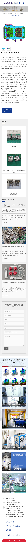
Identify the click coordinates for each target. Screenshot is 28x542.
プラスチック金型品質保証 (14, 469)
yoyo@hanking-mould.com (12, 504)
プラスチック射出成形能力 (14, 360)
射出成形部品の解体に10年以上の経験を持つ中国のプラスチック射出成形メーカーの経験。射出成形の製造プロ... (14, 253)
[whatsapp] (8, 540)
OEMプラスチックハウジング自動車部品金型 (14, 171)
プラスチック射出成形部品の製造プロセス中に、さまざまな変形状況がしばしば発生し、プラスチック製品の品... (14, 289)
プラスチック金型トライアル (14, 447)
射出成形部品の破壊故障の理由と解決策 (13, 246)
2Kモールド (6, 15)
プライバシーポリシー (18, 512)
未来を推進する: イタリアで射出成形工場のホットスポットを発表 (13, 210)
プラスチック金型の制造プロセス (14, 426)
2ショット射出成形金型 (16, 15)
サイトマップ (9, 512)
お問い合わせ (7, 110)
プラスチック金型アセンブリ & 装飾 (14, 490)
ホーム (3, 13)
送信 (6, 348)
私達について (10, 522)
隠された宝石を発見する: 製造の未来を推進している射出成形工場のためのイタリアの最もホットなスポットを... (14, 217)
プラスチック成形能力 (13, 526)
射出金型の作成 (14, 194)
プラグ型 (14, 146)
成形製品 (8, 13)
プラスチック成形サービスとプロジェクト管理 (14, 405)
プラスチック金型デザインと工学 (14, 383)
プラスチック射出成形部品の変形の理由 (13, 282)
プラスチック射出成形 (17, 13)
